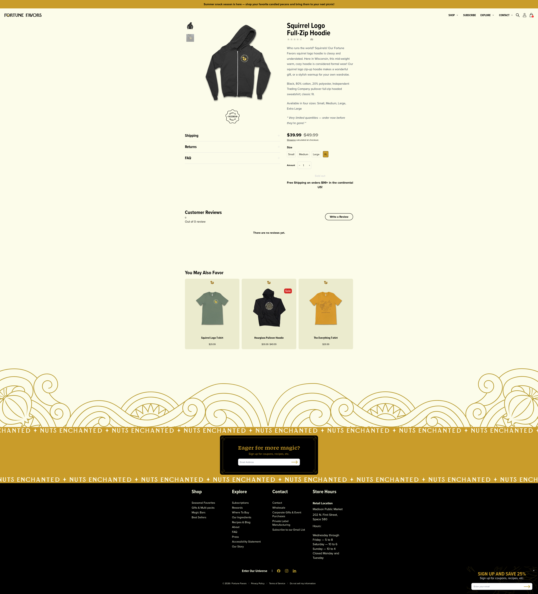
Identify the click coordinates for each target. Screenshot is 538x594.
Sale (288, 291)
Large (316, 154)
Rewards (237, 508)
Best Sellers (199, 517)
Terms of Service (277, 583)
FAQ (234, 532)
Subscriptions (240, 503)
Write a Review (339, 217)
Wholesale (278, 508)
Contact (504, 15)
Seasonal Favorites (203, 503)
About (235, 527)
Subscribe (469, 15)
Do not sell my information (303, 583)
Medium (303, 154)
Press (235, 537)
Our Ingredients (241, 517)
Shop (451, 15)
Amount (291, 165)
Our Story (238, 546)
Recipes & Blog (241, 522)
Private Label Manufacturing (281, 523)
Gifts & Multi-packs (203, 508)
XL (325, 154)
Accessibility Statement (246, 542)
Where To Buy (240, 512)
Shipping (291, 139)
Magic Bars (198, 512)
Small (291, 154)
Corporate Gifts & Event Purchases (286, 514)
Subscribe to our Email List (288, 530)
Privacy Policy (258, 583)
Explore (485, 15)
